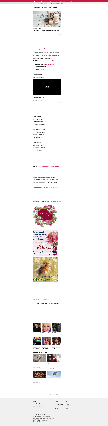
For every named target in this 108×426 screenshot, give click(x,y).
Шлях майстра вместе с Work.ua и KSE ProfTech (56, 3)
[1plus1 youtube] (39, 403)
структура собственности (70, 402)
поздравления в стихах (48, 64)
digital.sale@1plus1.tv (36, 419)
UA (70, 1)
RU (72, 1)
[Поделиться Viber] (40, 28)
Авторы (67, 401)
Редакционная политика (70, 409)
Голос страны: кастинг (44, 3)
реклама (56, 402)
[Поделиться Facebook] (39, 28)
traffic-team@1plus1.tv (36, 421)
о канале (56, 401)
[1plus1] (34, 1)
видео (50, 1)
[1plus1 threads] (34, 403)
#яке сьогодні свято (36, 367)
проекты (42, 1)
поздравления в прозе (49, 169)
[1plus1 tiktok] (36, 403)
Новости (46, 1)
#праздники (45, 299)
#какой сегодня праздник (37, 299)
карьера (56, 408)
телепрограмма (55, 1)
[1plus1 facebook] (38, 403)
